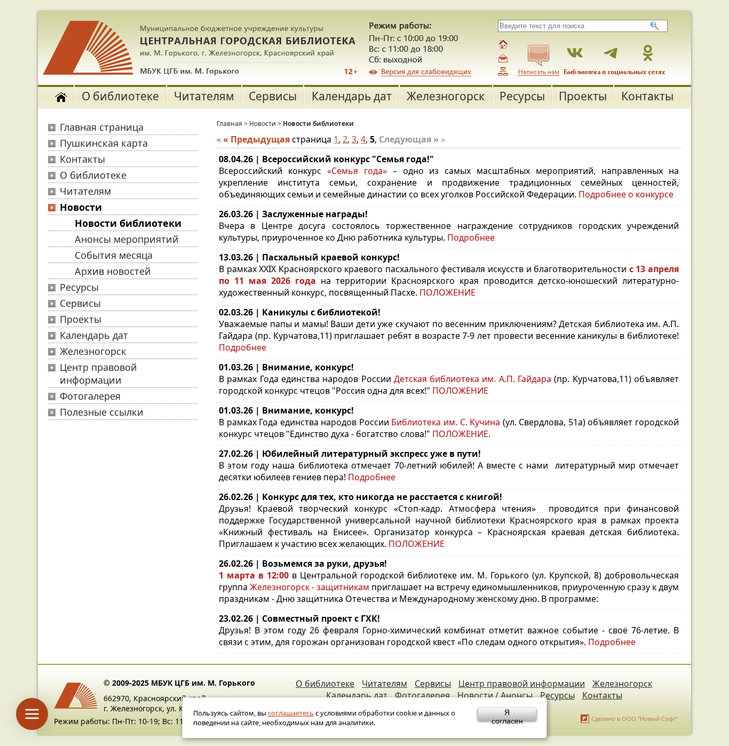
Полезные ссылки (102, 412)
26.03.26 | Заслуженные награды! (293, 214)
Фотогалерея (90, 396)
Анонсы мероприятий (127, 239)
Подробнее (242, 347)
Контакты (647, 96)
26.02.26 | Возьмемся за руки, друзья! (303, 563)
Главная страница (102, 127)
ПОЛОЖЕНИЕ (447, 292)
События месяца (114, 255)
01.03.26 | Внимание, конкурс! (286, 367)
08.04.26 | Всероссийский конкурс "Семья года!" (326, 159)
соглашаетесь (291, 713)
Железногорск (446, 96)
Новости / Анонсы (495, 695)
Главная (229, 123)
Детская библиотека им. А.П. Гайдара (474, 379)
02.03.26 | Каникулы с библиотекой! (300, 312)
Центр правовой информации (98, 373)
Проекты (583, 96)
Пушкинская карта (104, 143)
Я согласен (507, 714)
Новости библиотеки (128, 223)
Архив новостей (113, 271)
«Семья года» (357, 171)
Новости (81, 207)
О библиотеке (120, 96)
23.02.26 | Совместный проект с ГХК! (299, 618)
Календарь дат (352, 96)
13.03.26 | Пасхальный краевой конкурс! (309, 257)
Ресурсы (522, 96)
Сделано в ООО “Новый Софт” (634, 719)
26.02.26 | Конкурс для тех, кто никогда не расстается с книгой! (360, 497)
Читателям (204, 96)
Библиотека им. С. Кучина (445, 422)
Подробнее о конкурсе (626, 194)
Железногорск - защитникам (309, 587)
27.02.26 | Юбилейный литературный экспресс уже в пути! (350, 453)
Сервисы (273, 96)
